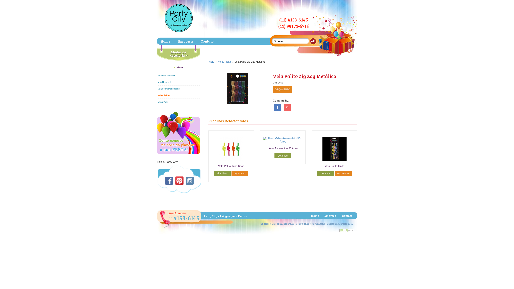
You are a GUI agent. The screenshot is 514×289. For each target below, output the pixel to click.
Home (165, 41)
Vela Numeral (164, 82)
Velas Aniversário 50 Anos (283, 148)
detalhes (222, 173)
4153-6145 (184, 218)
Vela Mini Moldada (166, 75)
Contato (207, 41)
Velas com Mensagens (169, 89)
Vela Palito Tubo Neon (231, 166)
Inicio (211, 61)
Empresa (185, 41)
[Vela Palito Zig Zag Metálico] (237, 88)
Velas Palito (164, 95)
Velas (180, 67)
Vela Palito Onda (334, 166)
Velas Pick (163, 102)
